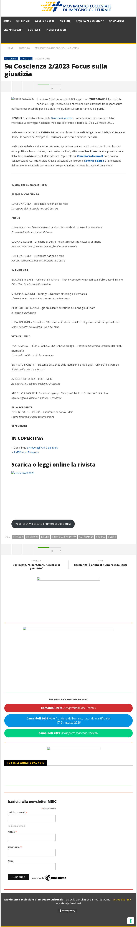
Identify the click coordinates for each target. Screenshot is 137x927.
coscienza (32, 537)
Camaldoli (116, 20)
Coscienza (11, 58)
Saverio (89, 160)
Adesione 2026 (44, 20)
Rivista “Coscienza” (90, 20)
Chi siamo (23, 20)
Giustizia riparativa (61, 118)
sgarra (100, 537)
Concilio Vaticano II (90, 156)
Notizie (65, 20)
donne (45, 537)
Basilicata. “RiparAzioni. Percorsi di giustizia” (36, 565)
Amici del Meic (57, 29)
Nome (12, 832)
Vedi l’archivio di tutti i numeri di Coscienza (43, 524)
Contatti (34, 29)
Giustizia (26, 58)
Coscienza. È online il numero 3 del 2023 (100, 563)
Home (7, 20)
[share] (6, 86)
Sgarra (99, 160)
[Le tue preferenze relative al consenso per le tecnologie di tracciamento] (130, 920)
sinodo (112, 537)
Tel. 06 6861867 (122, 899)
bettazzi (18, 537)
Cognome (15, 847)
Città (11, 861)
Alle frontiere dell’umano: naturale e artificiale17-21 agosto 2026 (68, 720)
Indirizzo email (17, 812)
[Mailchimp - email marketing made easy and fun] (49, 877)
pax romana (86, 537)
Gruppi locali (12, 29)
